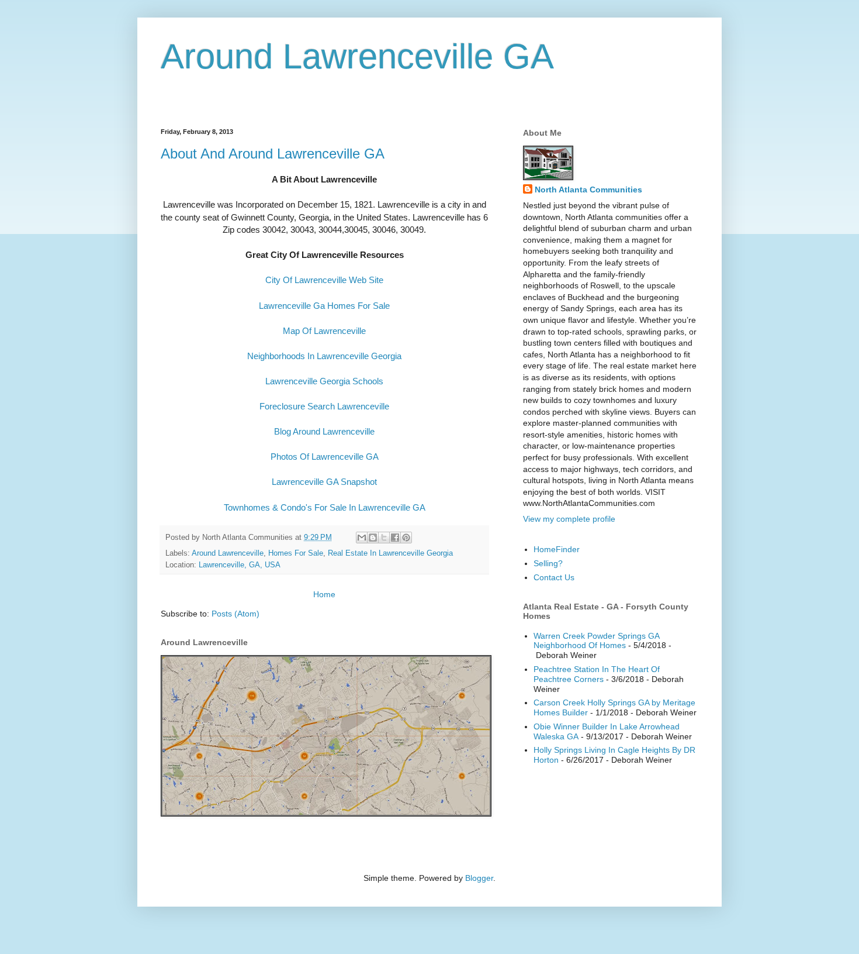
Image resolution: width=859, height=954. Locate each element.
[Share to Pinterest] (406, 537)
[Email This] (362, 537)
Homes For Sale (295, 553)
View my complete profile (569, 519)
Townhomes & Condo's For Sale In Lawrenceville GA (324, 507)
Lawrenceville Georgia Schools (324, 381)
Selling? (548, 563)
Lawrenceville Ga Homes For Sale (324, 306)
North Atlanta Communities (588, 189)
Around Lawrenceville (228, 553)
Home (324, 594)
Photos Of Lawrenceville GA (325, 456)
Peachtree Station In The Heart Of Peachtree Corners (597, 674)
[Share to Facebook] (395, 537)
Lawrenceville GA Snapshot (324, 482)
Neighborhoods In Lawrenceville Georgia (324, 356)
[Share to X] (384, 537)
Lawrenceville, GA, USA (239, 565)
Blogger (479, 878)
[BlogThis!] (373, 537)
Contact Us (554, 577)
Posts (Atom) (235, 613)
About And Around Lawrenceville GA (273, 153)
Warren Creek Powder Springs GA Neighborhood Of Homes (596, 640)
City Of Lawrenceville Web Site (324, 280)
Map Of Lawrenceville (324, 331)
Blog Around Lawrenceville (324, 431)
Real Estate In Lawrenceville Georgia (390, 553)
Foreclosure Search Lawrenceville (324, 406)
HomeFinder (557, 549)
